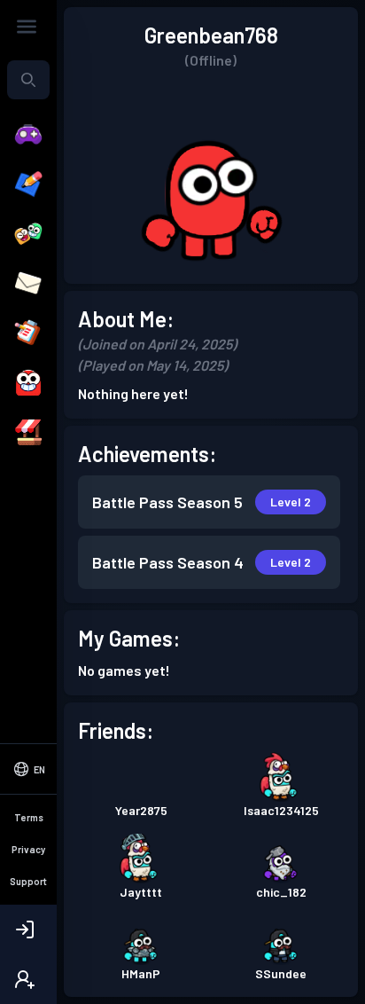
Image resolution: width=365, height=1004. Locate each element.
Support (28, 881)
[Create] (28, 184)
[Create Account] (28, 979)
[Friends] (28, 234)
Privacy (28, 849)
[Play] (28, 135)
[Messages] (28, 284)
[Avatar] (28, 383)
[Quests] (28, 333)
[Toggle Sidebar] (26, 26)
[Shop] (28, 433)
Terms (28, 817)
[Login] (28, 929)
